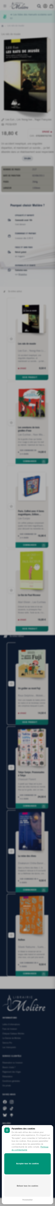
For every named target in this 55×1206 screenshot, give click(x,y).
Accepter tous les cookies (27, 1164)
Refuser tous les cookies (27, 1186)
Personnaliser (27, 1200)
